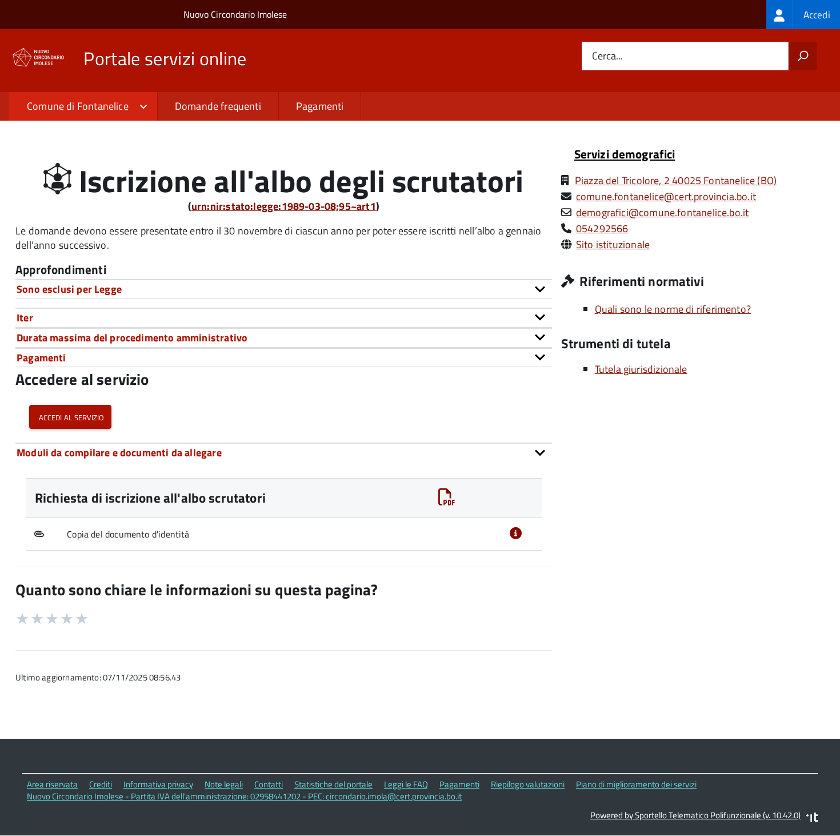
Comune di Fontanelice (78, 106)
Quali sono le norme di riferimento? (673, 309)
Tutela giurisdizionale (641, 369)
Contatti (268, 784)
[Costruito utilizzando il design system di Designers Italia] (812, 819)
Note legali (224, 784)
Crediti (100, 784)
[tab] (283, 289)
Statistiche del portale (333, 784)
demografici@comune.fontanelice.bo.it (662, 212)
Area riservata (52, 784)
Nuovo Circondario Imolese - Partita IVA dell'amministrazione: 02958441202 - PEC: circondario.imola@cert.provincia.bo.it (244, 796)
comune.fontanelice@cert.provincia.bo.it (666, 196)
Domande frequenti (218, 106)
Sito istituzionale (613, 244)
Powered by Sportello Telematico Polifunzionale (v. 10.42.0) (695, 815)
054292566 (602, 228)
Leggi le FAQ (406, 784)
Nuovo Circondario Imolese (235, 14)
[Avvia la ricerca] (803, 56)
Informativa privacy (158, 784)
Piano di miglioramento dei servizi (636, 784)
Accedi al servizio (70, 416)
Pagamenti (320, 106)
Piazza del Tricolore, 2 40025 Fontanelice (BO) (676, 180)
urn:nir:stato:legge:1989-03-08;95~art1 (283, 206)
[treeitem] (803, 14)
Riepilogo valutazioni (528, 784)
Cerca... (607, 56)
